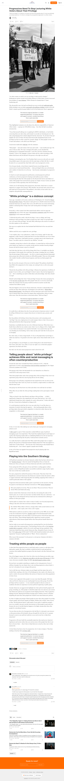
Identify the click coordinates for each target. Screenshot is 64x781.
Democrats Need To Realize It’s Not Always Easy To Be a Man (25, 744)
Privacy (30, 772)
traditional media (48, 105)
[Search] (46, 2)
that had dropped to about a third (41, 560)
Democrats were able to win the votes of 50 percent (36, 558)
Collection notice (39, 772)
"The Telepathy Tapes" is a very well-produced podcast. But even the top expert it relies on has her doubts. (26, 725)
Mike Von (31, 93)
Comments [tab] (12, 662)
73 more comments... (13, 711)
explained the (12, 212)
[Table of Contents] (1, 390)
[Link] (7, 196)
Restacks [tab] (17, 662)
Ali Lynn (14, 686)
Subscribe (53, 2)
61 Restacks (24, 648)
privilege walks (26, 631)
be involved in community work (38, 212)
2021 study (13, 432)
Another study (31, 514)
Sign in (60, 2)
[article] (32, 725)
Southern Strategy (16, 462)
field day (25, 145)
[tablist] (14, 662)
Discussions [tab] (18, 717)
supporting (12, 214)
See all (11, 753)
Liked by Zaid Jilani (16, 688)
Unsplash (36, 93)
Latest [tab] (14, 717)
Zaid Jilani (14, 17)
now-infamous (22, 100)
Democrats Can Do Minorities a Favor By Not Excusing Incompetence (24, 732)
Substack (26, 778)
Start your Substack (28, 775)
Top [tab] (10, 717)
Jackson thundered (45, 485)
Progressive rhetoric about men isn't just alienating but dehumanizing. (24, 746)
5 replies (15, 682)
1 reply (14, 705)
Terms (34, 772)
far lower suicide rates (18, 281)
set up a (13, 370)
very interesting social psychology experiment (34, 365)
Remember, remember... (17, 673)
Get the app (38, 775)
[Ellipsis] (54, 674)
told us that (18, 532)
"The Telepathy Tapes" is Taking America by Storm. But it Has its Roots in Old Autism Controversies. (25, 721)
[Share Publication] (48, 2)
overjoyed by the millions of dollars (35, 107)
